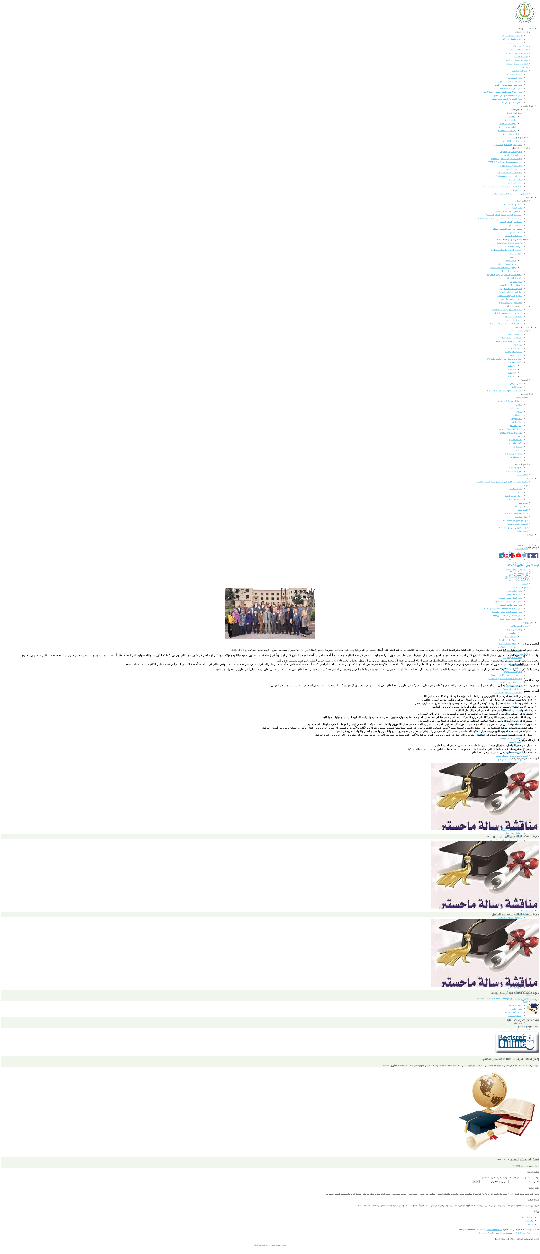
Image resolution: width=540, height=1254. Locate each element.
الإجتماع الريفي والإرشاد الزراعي (510, 917)
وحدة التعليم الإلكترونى (512, 657)
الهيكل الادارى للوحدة (507, 640)
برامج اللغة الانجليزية (514, 988)
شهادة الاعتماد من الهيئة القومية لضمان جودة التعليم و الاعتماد (502, 998)
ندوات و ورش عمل (515, 559)
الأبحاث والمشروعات (525, 545)
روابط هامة (529, 1221)
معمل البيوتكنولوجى (514, 594)
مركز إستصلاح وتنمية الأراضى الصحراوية (506, 675)
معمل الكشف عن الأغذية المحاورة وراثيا (507, 615)
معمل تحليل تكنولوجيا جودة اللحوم (508, 601)
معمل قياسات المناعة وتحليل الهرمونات (507, 612)
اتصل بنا (530, 1224)
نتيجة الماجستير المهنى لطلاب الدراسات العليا (270, 1245)
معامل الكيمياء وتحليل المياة (511, 619)
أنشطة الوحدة (510, 636)
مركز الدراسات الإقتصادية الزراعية (509, 689)
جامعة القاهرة (527, 1217)
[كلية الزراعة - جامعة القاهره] (525, 23)
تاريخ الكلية (517, 1023)
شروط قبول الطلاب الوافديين (510, 738)
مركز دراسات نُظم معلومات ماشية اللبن (507, 693)
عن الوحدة (512, 633)
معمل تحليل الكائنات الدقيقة (511, 605)
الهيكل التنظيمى (515, 1016)
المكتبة (525, 584)
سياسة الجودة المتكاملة (507, 647)
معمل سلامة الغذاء (514, 591)
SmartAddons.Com (494, 1229)
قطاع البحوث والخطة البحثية (517, 570)
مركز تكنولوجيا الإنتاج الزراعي (511, 682)
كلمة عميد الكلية (515, 1005)
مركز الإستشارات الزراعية (513, 671)
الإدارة (525, 1002)
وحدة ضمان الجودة (514, 629)
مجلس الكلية (517, 1009)
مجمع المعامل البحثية (520, 587)
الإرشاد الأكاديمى (515, 742)
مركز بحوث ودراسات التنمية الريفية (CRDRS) (505, 678)
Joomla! (482, 1233)
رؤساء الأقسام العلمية (513, 1012)
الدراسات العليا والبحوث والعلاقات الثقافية (511, 756)
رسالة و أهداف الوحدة (507, 643)
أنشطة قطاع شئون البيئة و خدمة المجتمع (506, 840)
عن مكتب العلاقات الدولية (512, 552)
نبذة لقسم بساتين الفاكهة (523, 565)
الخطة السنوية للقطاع (513, 833)
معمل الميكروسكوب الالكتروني (510, 598)
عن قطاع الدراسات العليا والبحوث (509, 759)
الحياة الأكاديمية (527, 910)
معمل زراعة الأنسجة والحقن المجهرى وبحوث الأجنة (503, 608)
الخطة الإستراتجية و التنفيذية (516, 1030)
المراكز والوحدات (527, 622)
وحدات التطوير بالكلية (519, 626)
